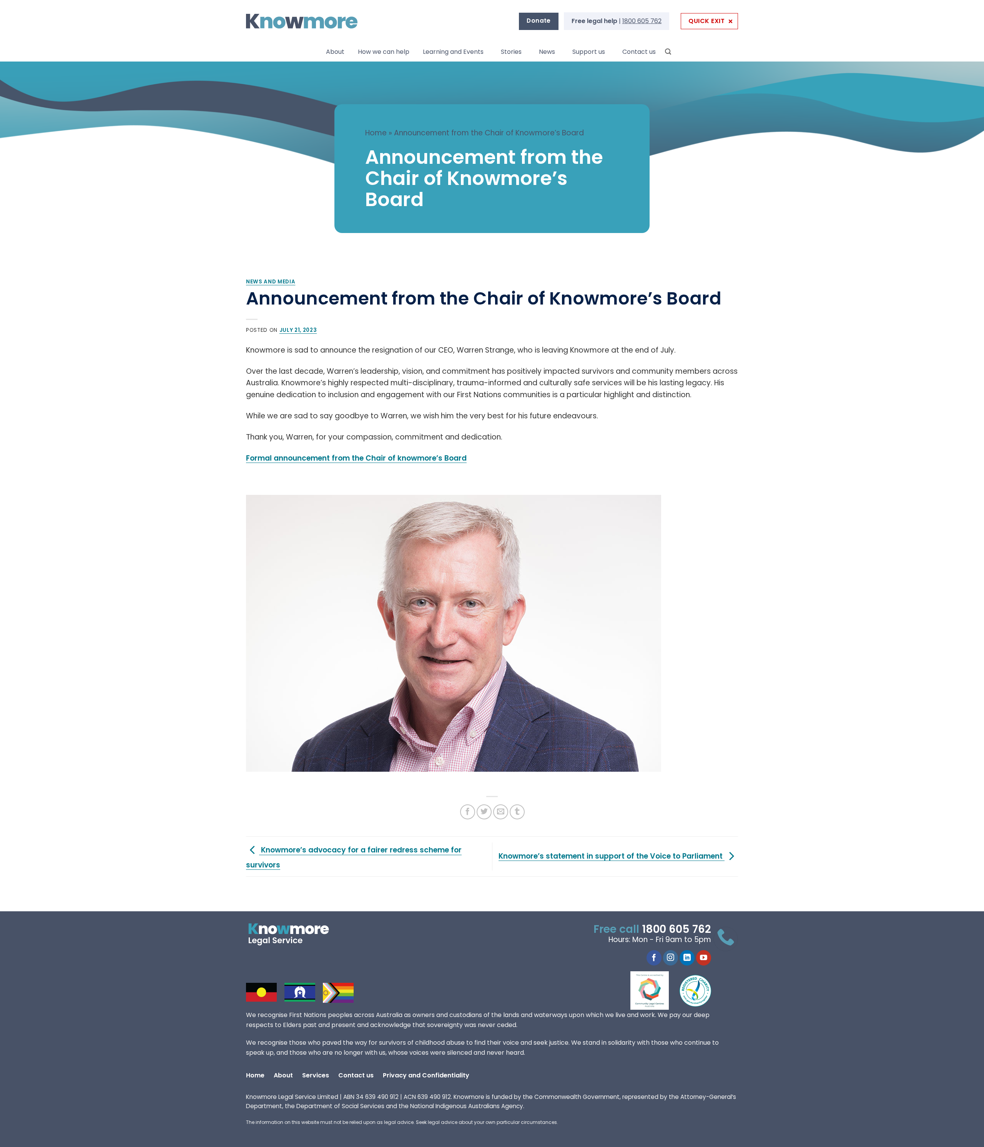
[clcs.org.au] (655, 990)
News (547, 51)
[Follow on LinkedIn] (687, 958)
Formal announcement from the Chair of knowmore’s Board (356, 458)
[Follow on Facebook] (654, 958)
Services (315, 1075)
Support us (588, 51)
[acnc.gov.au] (695, 990)
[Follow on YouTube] (703, 958)
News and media (270, 281)
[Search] (668, 51)
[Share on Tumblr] (517, 811)
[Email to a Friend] (500, 811)
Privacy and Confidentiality (426, 1075)
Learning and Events (453, 51)
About (335, 51)
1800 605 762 (642, 21)
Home (376, 133)
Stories (511, 51)
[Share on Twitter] (484, 811)
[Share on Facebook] (467, 811)
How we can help (383, 51)
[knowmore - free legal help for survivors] (293, 934)
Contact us (639, 51)
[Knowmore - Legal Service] (301, 21)
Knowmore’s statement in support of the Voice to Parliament (612, 856)
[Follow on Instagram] (670, 958)
